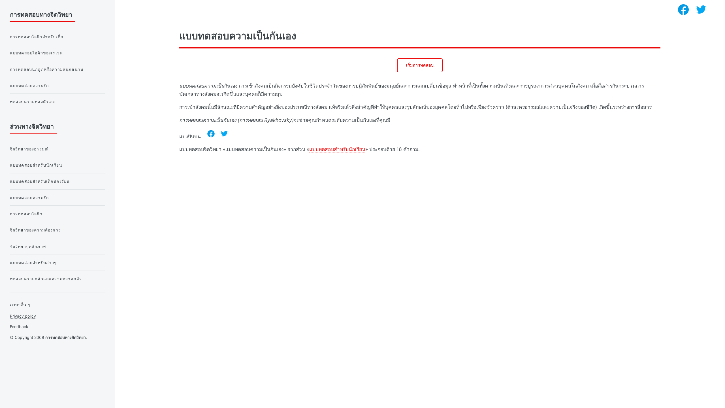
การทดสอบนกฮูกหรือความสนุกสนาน (47, 69)
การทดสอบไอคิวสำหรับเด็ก (36, 36)
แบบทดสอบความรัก (29, 85)
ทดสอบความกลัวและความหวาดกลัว (46, 278)
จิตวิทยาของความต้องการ (35, 230)
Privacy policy (23, 316)
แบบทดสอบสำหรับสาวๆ (33, 262)
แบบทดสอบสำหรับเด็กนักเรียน (40, 181)
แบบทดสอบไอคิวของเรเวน (36, 52)
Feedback (19, 326)
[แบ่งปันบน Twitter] (224, 133)
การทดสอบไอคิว (26, 213)
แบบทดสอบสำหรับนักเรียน (337, 149)
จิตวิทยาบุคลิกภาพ (28, 246)
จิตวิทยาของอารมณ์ (29, 148)
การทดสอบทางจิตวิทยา (65, 337)
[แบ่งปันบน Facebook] (211, 133)
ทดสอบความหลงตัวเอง (32, 101)
